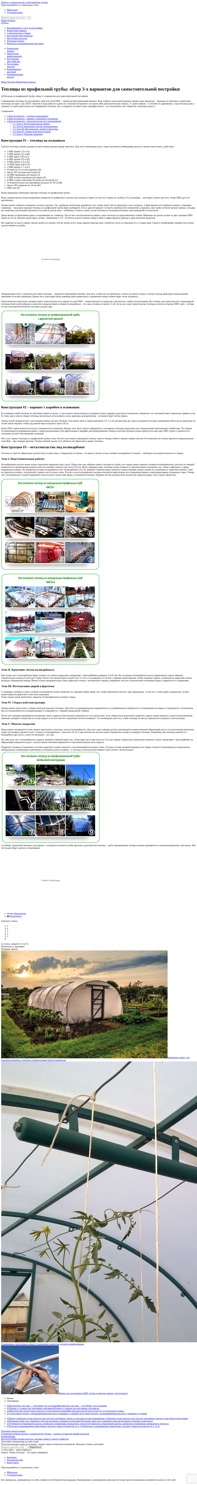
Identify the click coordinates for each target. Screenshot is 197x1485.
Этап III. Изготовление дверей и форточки (35, 129)
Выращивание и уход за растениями (25, 28)
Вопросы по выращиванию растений (25, 43)
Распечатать (15, 916)
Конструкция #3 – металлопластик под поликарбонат (34, 121)
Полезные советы (15, 41)
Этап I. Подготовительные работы (31, 124)
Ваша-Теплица (8, 82)
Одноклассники (15, 12)
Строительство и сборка (19, 33)
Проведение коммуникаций (14, 54)
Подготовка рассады (17, 38)
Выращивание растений (14, 70)
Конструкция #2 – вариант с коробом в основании (32, 118)
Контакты (12, 1457)
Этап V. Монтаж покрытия (28, 134)
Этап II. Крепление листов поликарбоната (35, 126)
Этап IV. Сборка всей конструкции (32, 131)
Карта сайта (13, 1462)
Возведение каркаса (17, 30)
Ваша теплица (8, 20)
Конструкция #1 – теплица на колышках (27, 116)
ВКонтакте (12, 10)
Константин (20, 913)
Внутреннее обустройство (20, 36)
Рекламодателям (15, 1460)
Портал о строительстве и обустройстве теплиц (24, 2)
